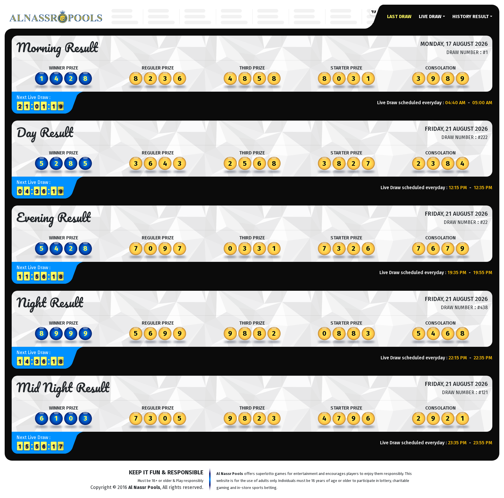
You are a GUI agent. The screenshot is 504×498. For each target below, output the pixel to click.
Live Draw (430, 16)
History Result (470, 16)
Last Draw (399, 16)
